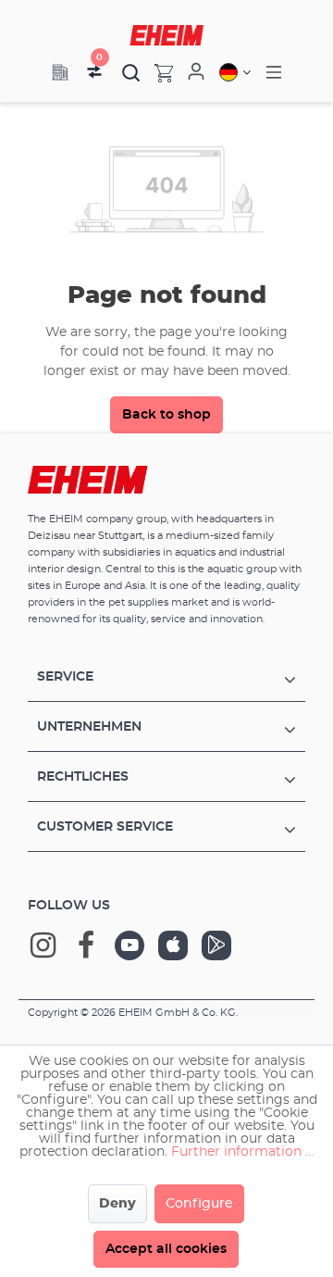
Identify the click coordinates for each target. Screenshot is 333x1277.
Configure (199, 1203)
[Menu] (274, 72)
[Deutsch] (235, 72)
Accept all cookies (166, 1249)
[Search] (131, 72)
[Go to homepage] (167, 35)
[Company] (60, 72)
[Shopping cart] (157, 72)
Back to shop (166, 414)
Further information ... (242, 1152)
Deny (117, 1203)
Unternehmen (89, 726)
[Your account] (196, 72)
